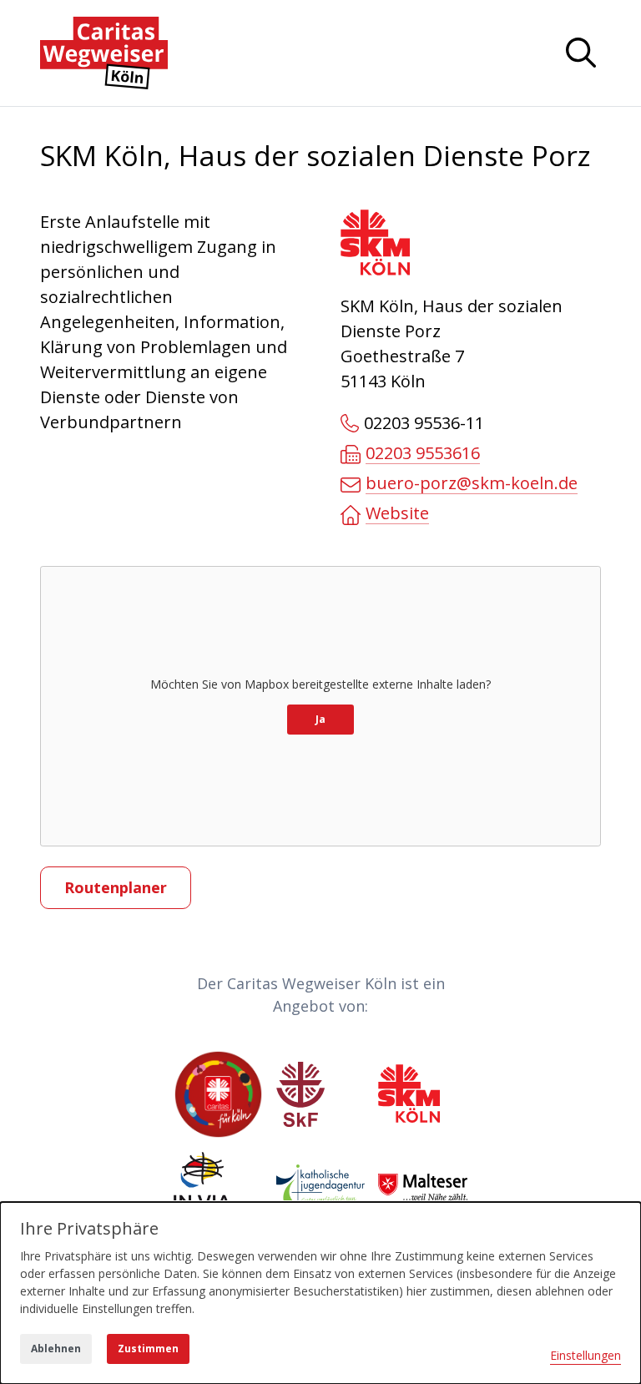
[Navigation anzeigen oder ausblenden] (581, 52)
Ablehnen (56, 1348)
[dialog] (320, 1293)
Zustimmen (148, 1348)
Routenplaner (115, 887)
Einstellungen (585, 1355)
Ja (320, 719)
